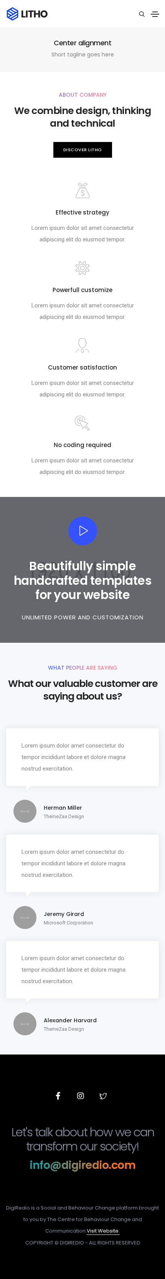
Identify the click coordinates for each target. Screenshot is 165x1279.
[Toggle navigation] (155, 14)
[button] (82, 150)
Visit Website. (103, 1230)
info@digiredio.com (82, 1165)
